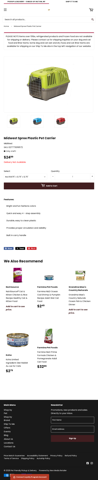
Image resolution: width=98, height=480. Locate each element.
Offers (7, 427)
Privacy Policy (56, 455)
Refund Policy (71, 455)
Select (7, 171)
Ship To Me (9, 424)
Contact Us (9, 446)
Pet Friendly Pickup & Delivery (24, 470)
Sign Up (72, 438)
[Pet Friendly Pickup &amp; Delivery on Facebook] (88, 463)
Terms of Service (11, 458)
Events (7, 431)
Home (6, 26)
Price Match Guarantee (14, 455)
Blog (6, 435)
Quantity (55, 171)
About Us (8, 439)
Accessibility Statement (37, 455)
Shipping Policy (27, 458)
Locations (8, 442)
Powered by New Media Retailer (53, 470)
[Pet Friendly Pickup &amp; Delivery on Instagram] (92, 463)
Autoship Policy (43, 458)
